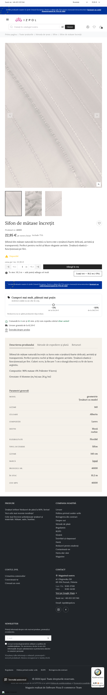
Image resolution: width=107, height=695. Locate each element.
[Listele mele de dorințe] (94, 26)
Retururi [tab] (76, 344)
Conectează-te (11, 579)
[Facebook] (66, 609)
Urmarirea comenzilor (15, 576)
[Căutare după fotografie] (62, 27)
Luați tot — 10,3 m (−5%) (88, 273)
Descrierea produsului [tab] (21, 344)
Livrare (59, 509)
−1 (8, 267)
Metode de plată (63, 524)
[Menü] (102, 669)
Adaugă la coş (72, 267)
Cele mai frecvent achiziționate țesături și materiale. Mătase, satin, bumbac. (24, 518)
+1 (38, 267)
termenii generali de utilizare (24, 644)
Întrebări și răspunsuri (66, 538)
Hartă (58, 542)
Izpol (95, 460)
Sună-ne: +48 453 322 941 (15, 2)
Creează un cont (12, 583)
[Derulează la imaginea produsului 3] (53, 203)
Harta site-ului (62, 553)
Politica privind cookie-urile (68, 513)
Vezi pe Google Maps (65, 593)
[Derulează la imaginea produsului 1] (13, 203)
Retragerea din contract (66, 517)
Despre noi (61, 520)
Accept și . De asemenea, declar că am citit (29, 647)
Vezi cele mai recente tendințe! (19, 513)
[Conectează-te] (88, 26)
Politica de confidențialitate (61, 683)
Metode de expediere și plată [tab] (53, 344)
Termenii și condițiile (82, 683)
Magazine (60, 556)
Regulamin (60, 527)
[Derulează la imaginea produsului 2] (33, 203)
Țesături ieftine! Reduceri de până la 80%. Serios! (27, 509)
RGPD (58, 531)
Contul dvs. (11, 569)
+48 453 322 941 (72, 598)
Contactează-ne (63, 549)
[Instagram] (58, 609)
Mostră (59, 535)
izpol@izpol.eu (68, 603)
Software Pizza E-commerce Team (64, 687)
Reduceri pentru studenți (67, 545)
